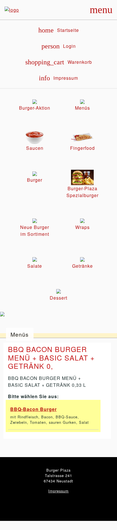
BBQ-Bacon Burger (33, 409)
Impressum (58, 491)
